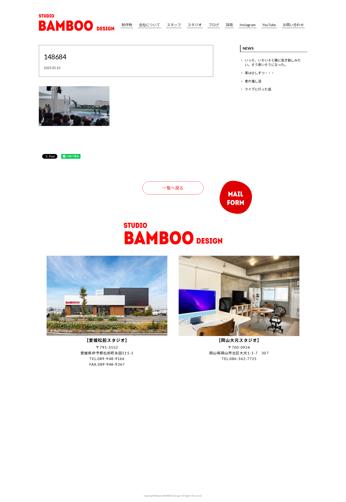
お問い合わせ (293, 25)
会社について (149, 25)
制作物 (127, 25)
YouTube (269, 25)
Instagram (248, 25)
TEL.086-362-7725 (239, 358)
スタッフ (174, 25)
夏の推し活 (253, 81)
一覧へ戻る (173, 187)
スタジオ (195, 25)
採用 (229, 25)
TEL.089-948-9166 (107, 358)
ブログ (214, 25)
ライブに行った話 (258, 89)
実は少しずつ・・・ (259, 73)
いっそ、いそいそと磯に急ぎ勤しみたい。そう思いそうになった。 (273, 62)
